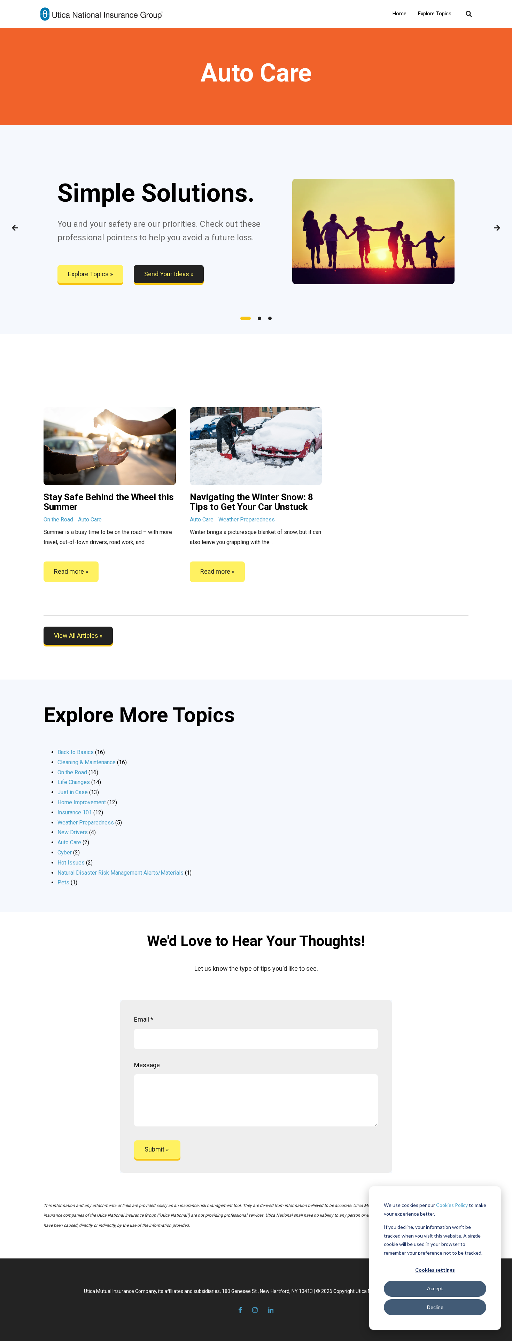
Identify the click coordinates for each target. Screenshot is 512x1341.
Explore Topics (434, 13)
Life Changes (79, 782)
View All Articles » (78, 635)
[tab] (245, 318)
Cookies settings (435, 1270)
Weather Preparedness (246, 519)
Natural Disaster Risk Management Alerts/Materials (124, 872)
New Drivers (76, 832)
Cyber (68, 852)
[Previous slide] (15, 229)
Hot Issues (75, 862)
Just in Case (78, 792)
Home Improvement (87, 802)
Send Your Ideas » (168, 274)
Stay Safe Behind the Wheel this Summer (109, 502)
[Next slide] (497, 229)
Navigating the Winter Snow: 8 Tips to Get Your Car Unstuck (251, 502)
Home (399, 13)
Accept (435, 1288)
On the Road (58, 519)
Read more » (71, 571)
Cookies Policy (452, 1205)
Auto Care (90, 519)
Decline (435, 1307)
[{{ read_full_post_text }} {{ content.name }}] (256, 446)
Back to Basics (81, 752)
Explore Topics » (90, 274)
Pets (67, 882)
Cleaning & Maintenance (92, 762)
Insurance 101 (80, 812)
